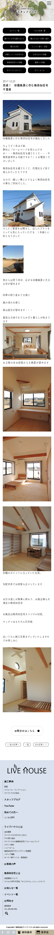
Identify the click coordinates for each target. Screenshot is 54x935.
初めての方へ (11, 812)
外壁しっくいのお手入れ (14, 54)
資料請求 (7, 906)
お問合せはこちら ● (27, 731)
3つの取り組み (9, 838)
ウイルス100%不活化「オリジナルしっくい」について (24, 881)
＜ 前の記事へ (13, 745)
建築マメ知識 (40, 62)
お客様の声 (10, 864)
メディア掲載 (9, 854)
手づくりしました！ (14, 70)
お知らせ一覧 (11, 888)
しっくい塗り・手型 (39, 46)
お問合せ (8, 901)
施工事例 (8, 781)
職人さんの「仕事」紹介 (39, 38)
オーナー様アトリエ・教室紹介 (16, 857)
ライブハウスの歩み (11, 793)
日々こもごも (40, 70)
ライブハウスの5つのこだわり (15, 835)
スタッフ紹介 (9, 845)
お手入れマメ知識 (39, 54)
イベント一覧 (11, 894)
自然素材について (11, 878)
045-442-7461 (12, 909)
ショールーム (9, 848)
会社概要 (7, 832)
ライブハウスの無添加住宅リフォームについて (21, 841)
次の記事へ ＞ (41, 745)
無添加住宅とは (12, 873)
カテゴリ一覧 (14, 31)
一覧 (27, 745)
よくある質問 (9, 817)
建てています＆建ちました (14, 38)
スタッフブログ (12, 799)
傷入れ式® (14, 46)
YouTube (9, 806)
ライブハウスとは (13, 827)
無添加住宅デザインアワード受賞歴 (17, 851)
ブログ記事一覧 (39, 31)
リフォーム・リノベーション (15, 790)
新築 (6, 787)
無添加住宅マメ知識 (14, 62)
